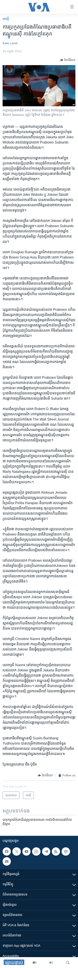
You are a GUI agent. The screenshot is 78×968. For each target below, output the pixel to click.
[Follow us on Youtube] (26, 851)
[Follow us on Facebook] (7, 851)
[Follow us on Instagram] (36, 851)
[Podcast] (66, 851)
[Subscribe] (7, 861)
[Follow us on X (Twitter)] (16, 851)
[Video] (34, 962)
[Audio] (51, 962)
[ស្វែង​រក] (67, 962)
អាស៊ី (6, 19)
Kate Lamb (10, 43)
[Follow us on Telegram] (46, 851)
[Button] (67, 60)
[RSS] (56, 851)
